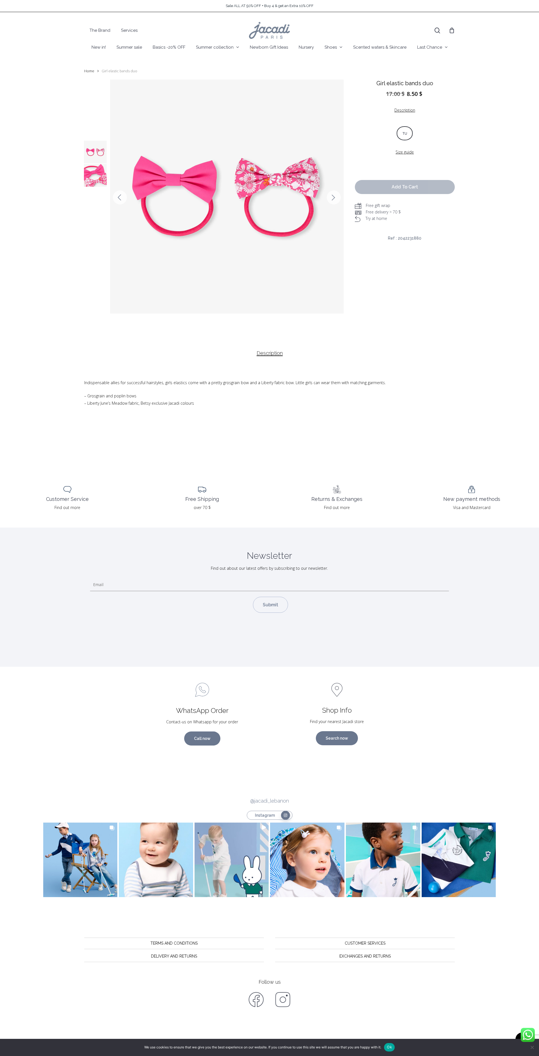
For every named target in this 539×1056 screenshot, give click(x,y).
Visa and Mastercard (471, 507)
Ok (389, 1047)
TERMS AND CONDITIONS (174, 943)
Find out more (67, 507)
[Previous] (120, 197)
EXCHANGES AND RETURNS (365, 956)
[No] (532, 1047)
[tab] (269, 353)
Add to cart (405, 187)
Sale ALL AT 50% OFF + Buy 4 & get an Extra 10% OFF (270, 6)
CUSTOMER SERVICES (365, 943)
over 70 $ (202, 507)
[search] (437, 30)
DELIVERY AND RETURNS (174, 956)
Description (270, 353)
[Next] (334, 197)
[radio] (404, 133)
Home (89, 70)
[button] (80, 860)
